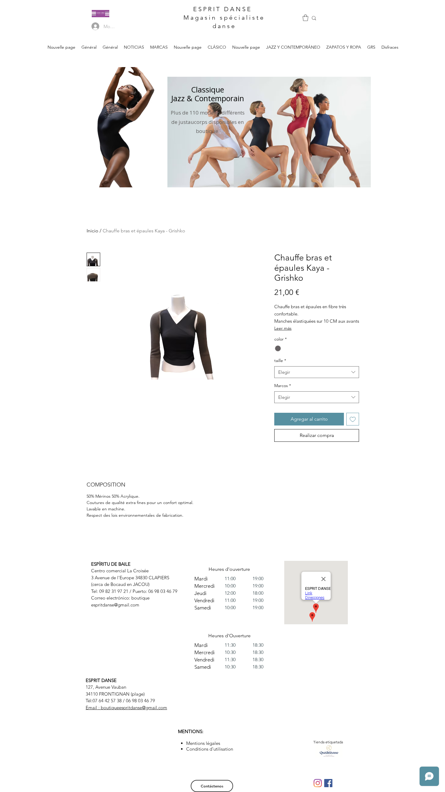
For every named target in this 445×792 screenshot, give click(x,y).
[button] (305, 18)
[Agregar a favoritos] (352, 419)
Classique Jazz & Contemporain (207, 93)
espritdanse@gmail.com (115, 605)
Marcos (282, 385)
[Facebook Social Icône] (328, 783)
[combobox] (316, 372)
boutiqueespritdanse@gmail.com (134, 707)
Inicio (92, 231)
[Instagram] (318, 783)
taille (280, 360)
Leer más (283, 328)
